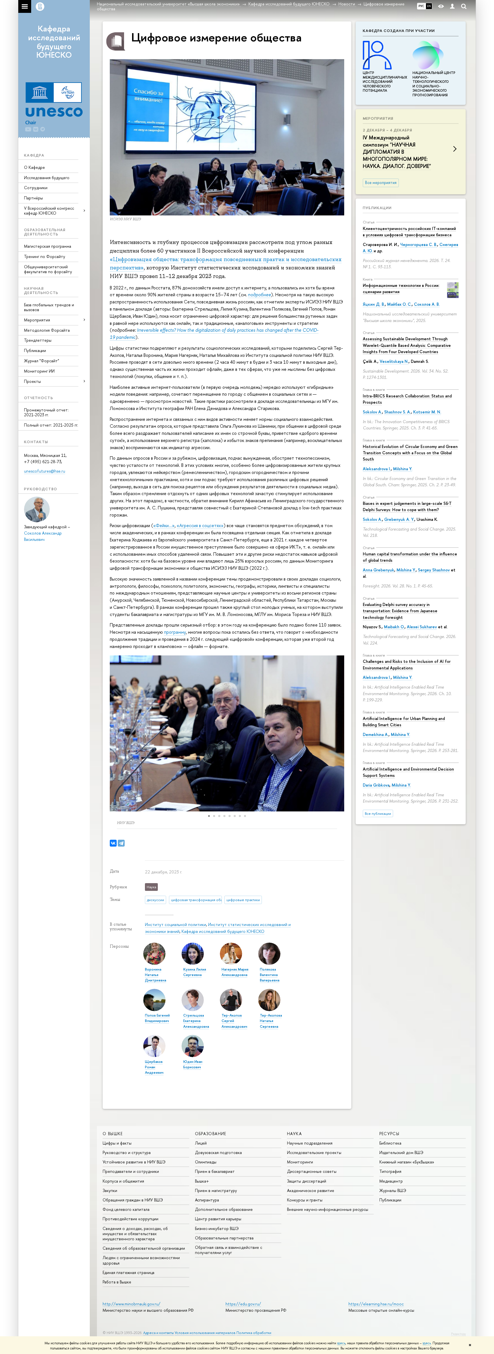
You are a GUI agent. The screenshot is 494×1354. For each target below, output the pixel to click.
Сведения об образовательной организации (144, 1248)
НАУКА (294, 1133)
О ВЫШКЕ (113, 1133)
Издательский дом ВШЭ (401, 1152)
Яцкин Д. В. (374, 304)
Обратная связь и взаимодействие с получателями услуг (228, 1250)
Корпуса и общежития (123, 1181)
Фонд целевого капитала (126, 1209)
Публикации (35, 350)
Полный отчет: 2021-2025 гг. (51, 425)
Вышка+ (202, 1181)
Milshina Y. (402, 468)
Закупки (110, 1190)
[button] (114, 733)
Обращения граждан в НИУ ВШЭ (133, 1200)
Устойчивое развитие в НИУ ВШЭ (134, 1162)
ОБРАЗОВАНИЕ (210, 1133)
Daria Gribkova (376, 785)
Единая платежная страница (128, 1272)
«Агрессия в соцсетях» (200, 525)
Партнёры (33, 198)
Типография (390, 1171)
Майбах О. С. (399, 304)
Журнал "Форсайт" (41, 360)
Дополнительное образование (224, 1209)
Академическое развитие (310, 1190)
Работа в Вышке (117, 1282)
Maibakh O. (394, 626)
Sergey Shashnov (434, 570)
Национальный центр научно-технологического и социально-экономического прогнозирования (434, 84)
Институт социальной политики (175, 924)
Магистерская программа (47, 246)
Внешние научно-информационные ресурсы (327, 1209)
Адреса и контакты (158, 1332)
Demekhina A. (376, 734)
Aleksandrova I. (377, 468)
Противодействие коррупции (130, 1218)
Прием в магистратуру (216, 1190)
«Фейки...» (164, 525)
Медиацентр (391, 1181)
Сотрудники (35, 187)
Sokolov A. (372, 412)
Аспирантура (207, 1200)
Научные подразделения (309, 1143)
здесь (341, 1343)
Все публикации (378, 813)
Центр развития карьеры (218, 1218)
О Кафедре (34, 167)
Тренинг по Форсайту (44, 256)
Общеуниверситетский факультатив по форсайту (48, 269)
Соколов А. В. (427, 304)
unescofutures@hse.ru (44, 471)
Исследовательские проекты (314, 1152)
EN (429, 6)
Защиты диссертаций (306, 1181)
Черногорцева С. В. (418, 244)
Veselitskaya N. (394, 361)
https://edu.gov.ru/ (243, 1304)
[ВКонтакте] (113, 843)
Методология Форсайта (47, 330)
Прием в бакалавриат (215, 1171)
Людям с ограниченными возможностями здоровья (141, 1260)
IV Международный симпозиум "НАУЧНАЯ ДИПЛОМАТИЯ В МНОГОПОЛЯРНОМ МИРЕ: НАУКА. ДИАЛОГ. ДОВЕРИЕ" (397, 152)
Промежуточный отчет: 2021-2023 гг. (46, 412)
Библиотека (390, 1143)
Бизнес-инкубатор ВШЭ (217, 1228)
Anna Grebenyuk (378, 570)
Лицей (201, 1143)
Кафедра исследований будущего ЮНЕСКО (54, 41)
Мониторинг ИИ (39, 371)
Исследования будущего (46, 177)
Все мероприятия (381, 182)
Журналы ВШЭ (392, 1190)
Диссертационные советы (311, 1171)
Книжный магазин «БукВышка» (406, 1162)
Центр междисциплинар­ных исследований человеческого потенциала (385, 82)
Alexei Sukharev (422, 626)
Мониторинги (300, 1162)
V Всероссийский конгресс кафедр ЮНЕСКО (49, 210)
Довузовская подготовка (218, 1152)
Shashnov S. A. (397, 412)
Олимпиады (205, 1162)
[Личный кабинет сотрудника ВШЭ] (452, 6)
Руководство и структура (127, 1152)
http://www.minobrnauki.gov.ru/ (131, 1304)
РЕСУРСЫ (389, 1133)
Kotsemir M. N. (427, 412)
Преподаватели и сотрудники (131, 1171)
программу (175, 632)
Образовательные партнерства (224, 1238)
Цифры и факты (117, 1143)
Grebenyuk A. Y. (399, 519)
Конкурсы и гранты (304, 1200)
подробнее (259, 294)
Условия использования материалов (205, 1332)
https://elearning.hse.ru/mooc (376, 1304)
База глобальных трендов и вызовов (49, 307)
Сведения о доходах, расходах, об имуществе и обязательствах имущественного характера (135, 1233)
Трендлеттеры (37, 340)
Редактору (458, 1334)
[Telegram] (121, 843)
